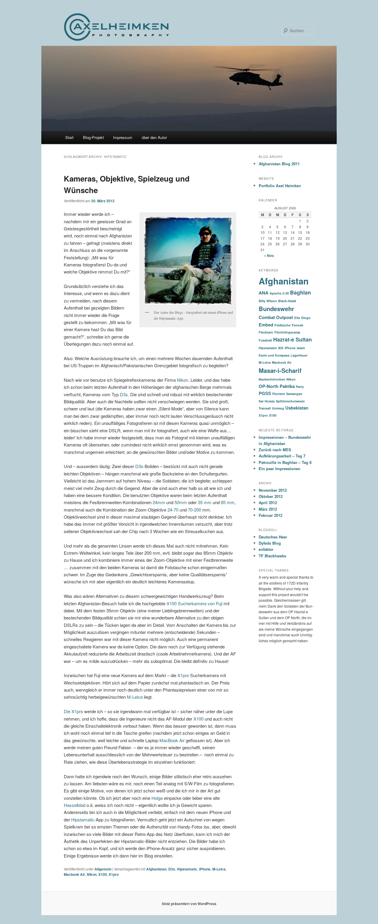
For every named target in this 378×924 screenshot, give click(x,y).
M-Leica (135, 697)
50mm (181, 502)
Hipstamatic (82, 819)
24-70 (172, 509)
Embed (266, 324)
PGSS (265, 393)
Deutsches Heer (273, 537)
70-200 (194, 509)
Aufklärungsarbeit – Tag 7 (282, 456)
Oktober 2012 (271, 496)
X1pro (183, 675)
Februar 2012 (270, 515)
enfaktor (266, 549)
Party (300, 386)
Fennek (297, 325)
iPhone (205, 869)
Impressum (122, 137)
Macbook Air (74, 874)
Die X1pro (73, 711)
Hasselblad (74, 805)
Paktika (287, 386)
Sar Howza (267, 401)
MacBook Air (172, 740)
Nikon (182, 380)
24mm (159, 502)
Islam (301, 348)
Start (69, 137)
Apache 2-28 (279, 293)
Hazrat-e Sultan (292, 339)
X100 (198, 719)
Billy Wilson (268, 301)
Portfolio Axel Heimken (280, 185)
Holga (157, 798)
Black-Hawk (287, 301)
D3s (124, 394)
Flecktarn (266, 332)
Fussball (265, 340)
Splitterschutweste (290, 401)
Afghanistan (156, 869)
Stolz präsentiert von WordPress (189, 903)
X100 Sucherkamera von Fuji (194, 603)
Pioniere (278, 393)
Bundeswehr (276, 308)
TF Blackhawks (272, 556)
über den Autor (154, 137)
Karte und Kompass (274, 355)
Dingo (306, 317)
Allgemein (102, 869)
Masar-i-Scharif (280, 370)
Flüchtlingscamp (287, 332)
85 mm (227, 502)
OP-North (268, 386)
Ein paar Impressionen (279, 468)
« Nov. (269, 255)
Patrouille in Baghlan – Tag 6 (285, 462)
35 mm (205, 502)
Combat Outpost (276, 317)
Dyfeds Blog (270, 543)
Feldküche (282, 325)
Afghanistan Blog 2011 (279, 163)
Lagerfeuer (299, 355)
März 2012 (268, 509)
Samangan (294, 393)
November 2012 (273, 490)
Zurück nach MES (275, 449)
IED (281, 348)
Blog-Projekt (93, 137)
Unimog (278, 408)
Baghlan (300, 292)
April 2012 (268, 502)
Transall (265, 408)
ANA (263, 292)
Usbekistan (296, 407)
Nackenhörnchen (272, 379)
